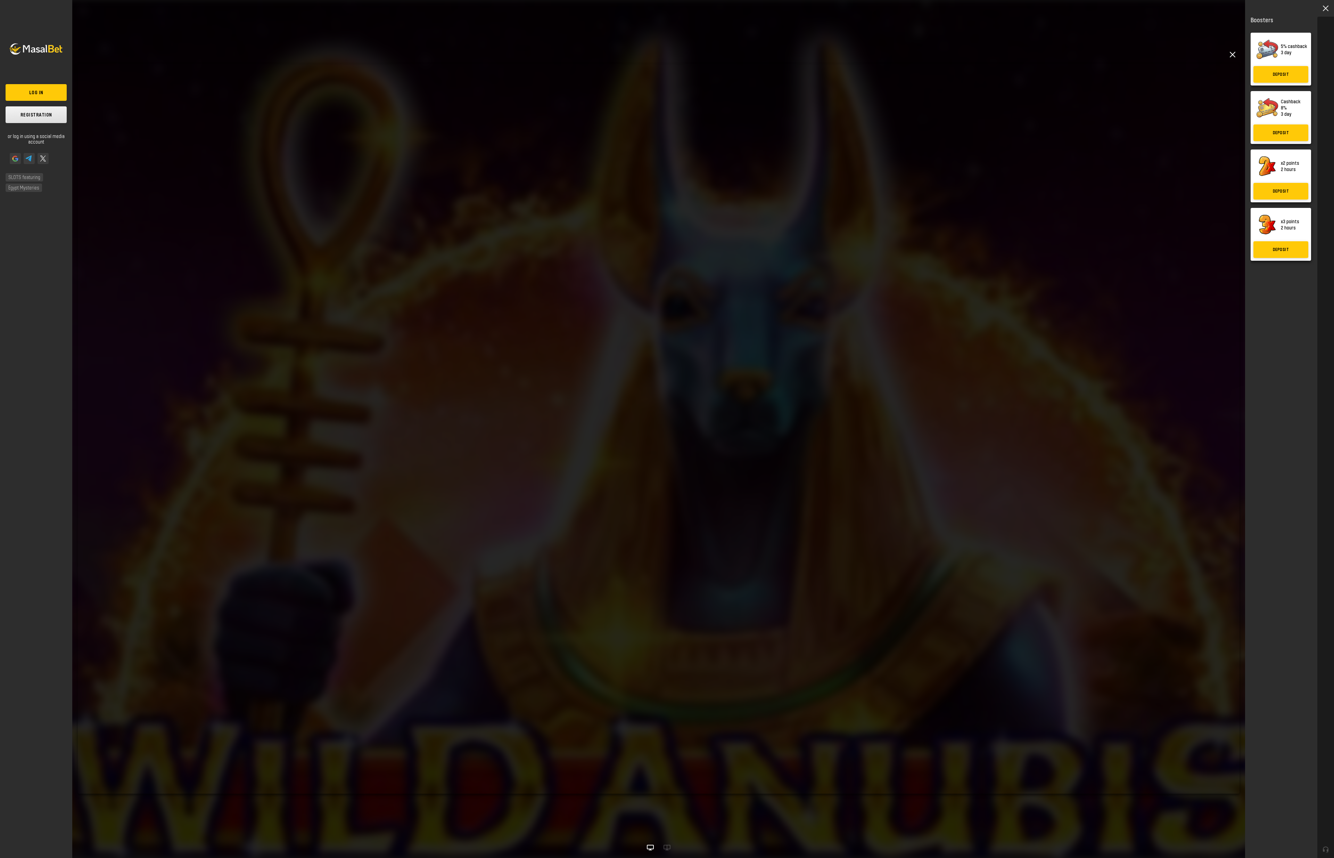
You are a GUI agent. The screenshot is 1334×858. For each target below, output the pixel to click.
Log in (36, 92)
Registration (36, 115)
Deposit (1281, 74)
